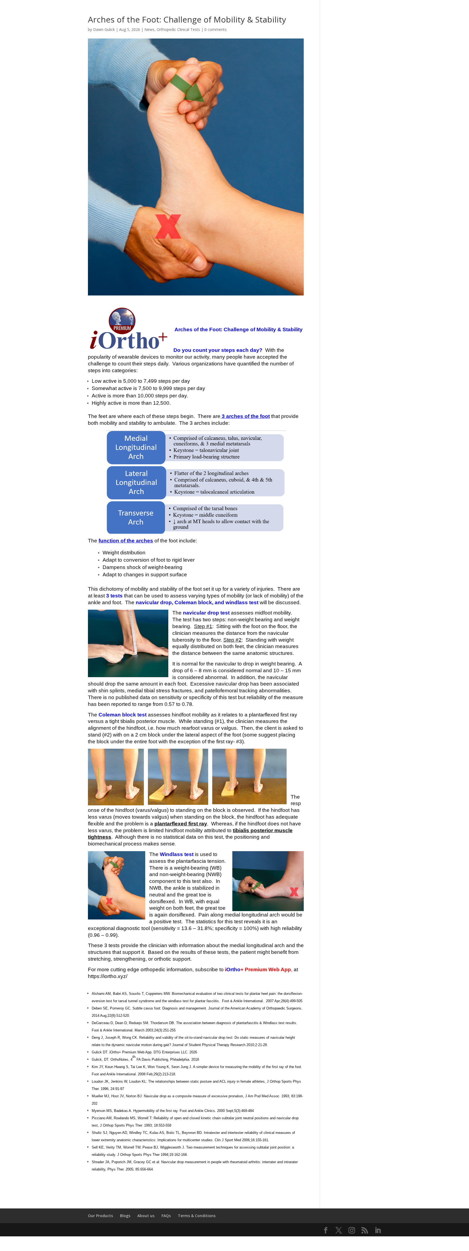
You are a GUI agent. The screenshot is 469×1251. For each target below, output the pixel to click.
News (149, 29)
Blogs (125, 1215)
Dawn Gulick (104, 29)
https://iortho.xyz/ (107, 976)
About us (145, 1215)
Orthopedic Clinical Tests (178, 29)
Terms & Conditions (197, 1215)
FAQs (166, 1215)
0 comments (215, 29)
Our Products (100, 1215)
